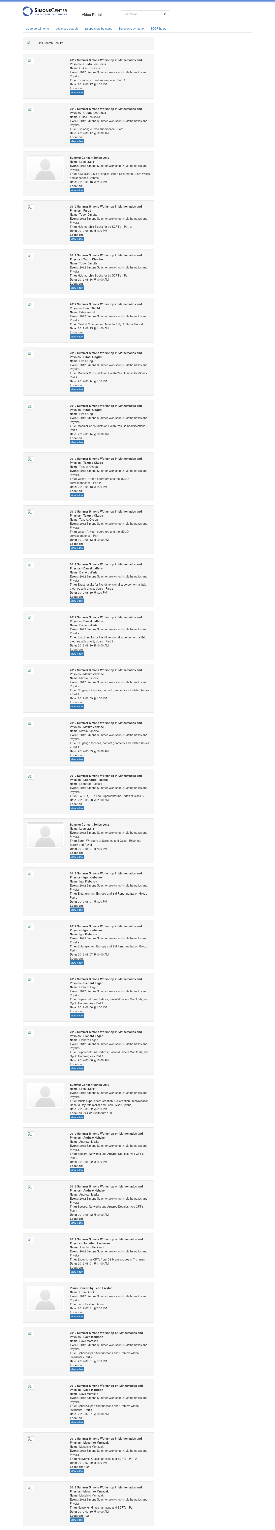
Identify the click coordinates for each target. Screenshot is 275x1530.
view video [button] (77, 92)
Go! (165, 14)
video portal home (37, 28)
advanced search (67, 28)
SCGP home (158, 28)
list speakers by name (98, 28)
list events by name (131, 28)
